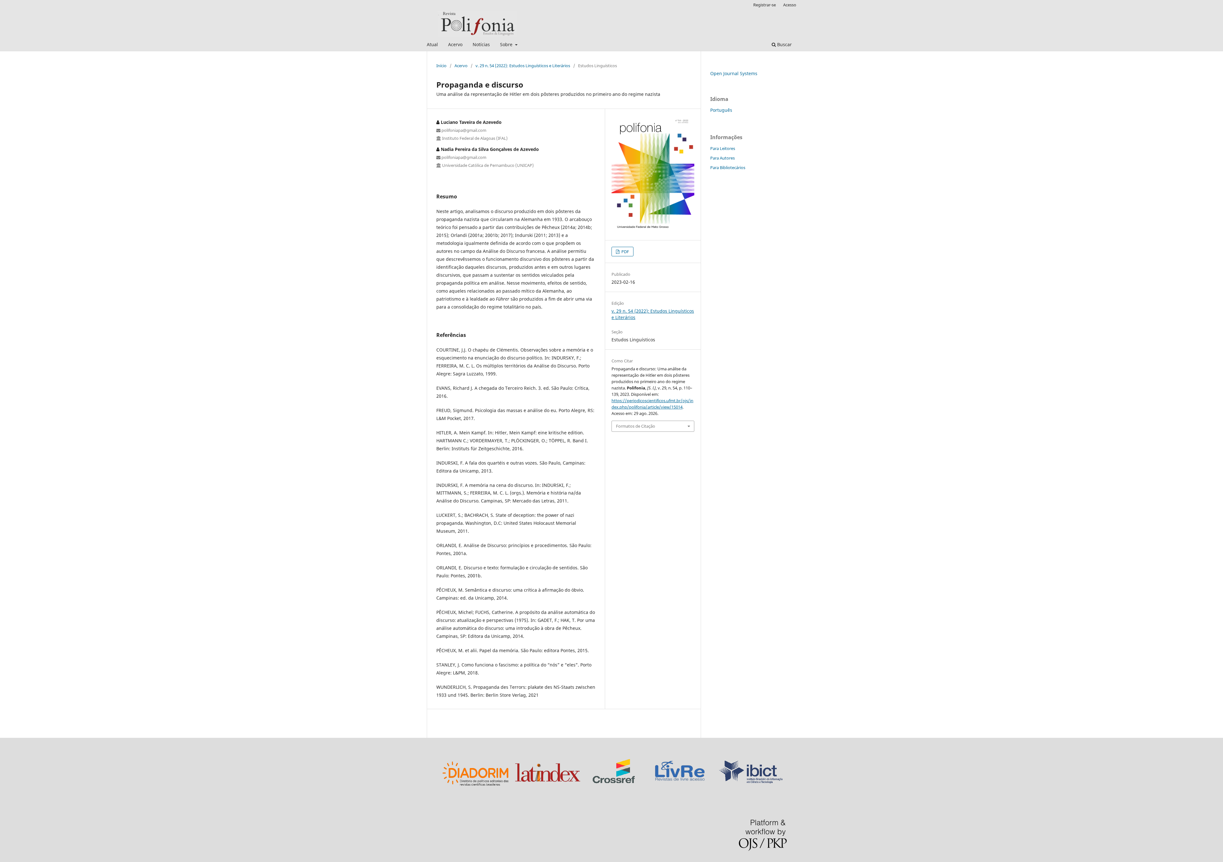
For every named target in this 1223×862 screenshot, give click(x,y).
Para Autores (722, 158)
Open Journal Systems (733, 73)
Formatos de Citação (635, 426)
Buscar (784, 44)
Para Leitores (722, 148)
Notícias (481, 44)
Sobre (507, 44)
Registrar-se (764, 5)
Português (721, 110)
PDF (624, 251)
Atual (432, 44)
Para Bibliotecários (727, 167)
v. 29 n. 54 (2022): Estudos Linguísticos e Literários (523, 65)
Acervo (455, 44)
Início (441, 65)
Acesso (789, 5)
